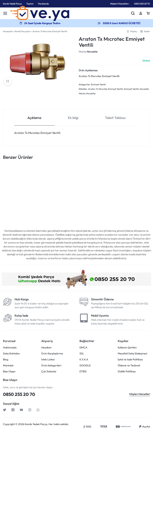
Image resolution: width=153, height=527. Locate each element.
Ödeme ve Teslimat (129, 365)
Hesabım (46, 347)
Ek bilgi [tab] (73, 118)
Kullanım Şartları (127, 347)
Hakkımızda (9, 347)
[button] (132, 31)
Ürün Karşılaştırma (52, 353)
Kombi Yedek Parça (12, 3)
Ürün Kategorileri (51, 365)
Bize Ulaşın (9, 371)
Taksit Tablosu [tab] (115, 118)
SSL (81, 353)
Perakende (43, 3)
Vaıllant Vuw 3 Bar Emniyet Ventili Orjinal (136, 203)
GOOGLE (85, 365)
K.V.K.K (83, 359)
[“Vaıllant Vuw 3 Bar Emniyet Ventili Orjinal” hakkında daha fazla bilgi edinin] (133, 188)
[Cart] (148, 13)
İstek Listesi (48, 359)
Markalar (8, 365)
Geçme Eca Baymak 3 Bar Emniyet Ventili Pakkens (16, 205)
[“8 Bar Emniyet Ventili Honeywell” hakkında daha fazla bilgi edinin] (43, 188)
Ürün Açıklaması (88, 70)
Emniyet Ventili (98, 84)
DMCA (83, 347)
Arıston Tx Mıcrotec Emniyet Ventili (105, 89)
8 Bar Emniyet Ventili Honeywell (45, 203)
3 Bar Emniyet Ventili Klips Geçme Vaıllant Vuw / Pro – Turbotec (75, 205)
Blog (5, 359)
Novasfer (92, 51)
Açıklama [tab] (34, 118)
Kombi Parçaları (23, 31)
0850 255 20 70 (142, 3)
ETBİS (83, 371)
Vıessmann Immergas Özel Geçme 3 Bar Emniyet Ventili (105, 205)
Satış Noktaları (11, 353)
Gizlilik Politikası (127, 371)
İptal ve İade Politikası (130, 359)
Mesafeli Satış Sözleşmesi (132, 353)
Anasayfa (8, 31)
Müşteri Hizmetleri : (119, 3)
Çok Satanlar (49, 371)
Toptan (30, 3)
